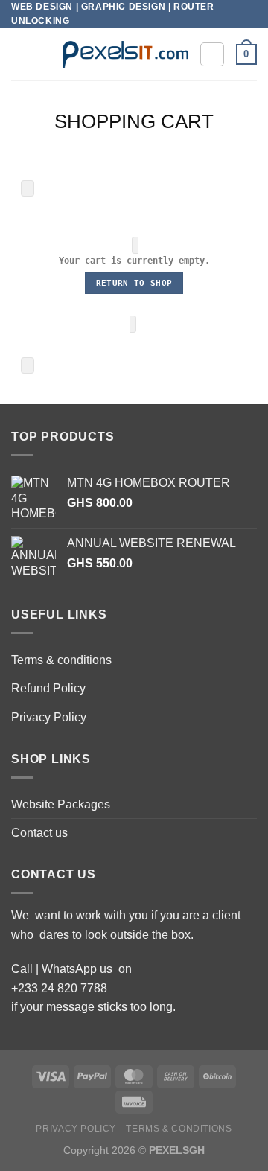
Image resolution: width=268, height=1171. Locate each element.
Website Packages (60, 804)
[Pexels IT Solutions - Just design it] (125, 54)
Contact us (39, 832)
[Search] (212, 54)
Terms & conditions (61, 660)
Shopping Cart (134, 121)
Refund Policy (48, 688)
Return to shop (134, 283)
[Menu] (20, 54)
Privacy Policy (48, 717)
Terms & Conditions (179, 1128)
